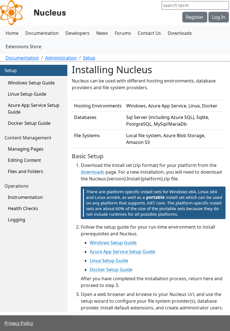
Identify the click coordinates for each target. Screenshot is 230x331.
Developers (77, 33)
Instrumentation (25, 197)
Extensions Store (23, 46)
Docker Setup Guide (29, 123)
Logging (16, 220)
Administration (61, 58)
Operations (16, 186)
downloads (92, 172)
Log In (218, 17)
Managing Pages (25, 149)
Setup (89, 58)
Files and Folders (25, 171)
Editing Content (24, 160)
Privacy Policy (18, 323)
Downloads (180, 33)
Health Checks (23, 208)
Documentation (42, 33)
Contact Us (149, 33)
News (102, 33)
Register (195, 17)
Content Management (27, 138)
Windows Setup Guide (31, 83)
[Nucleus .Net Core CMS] (42, 12)
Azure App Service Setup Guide (33, 108)
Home (12, 33)
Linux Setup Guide (27, 94)
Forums (123, 33)
